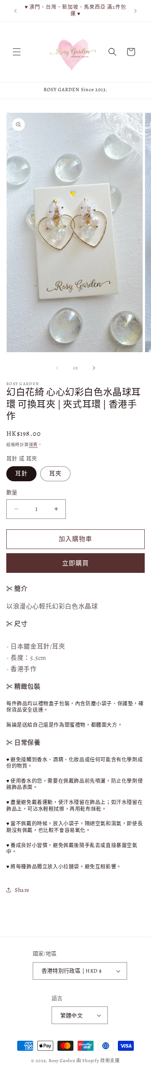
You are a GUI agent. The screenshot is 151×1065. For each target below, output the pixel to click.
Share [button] (22, 890)
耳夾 (55, 474)
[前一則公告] (15, 11)
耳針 (21, 474)
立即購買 (75, 563)
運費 (33, 444)
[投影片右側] (94, 368)
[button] (17, 52)
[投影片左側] (57, 368)
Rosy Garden (62, 1060)
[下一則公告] (135, 11)
